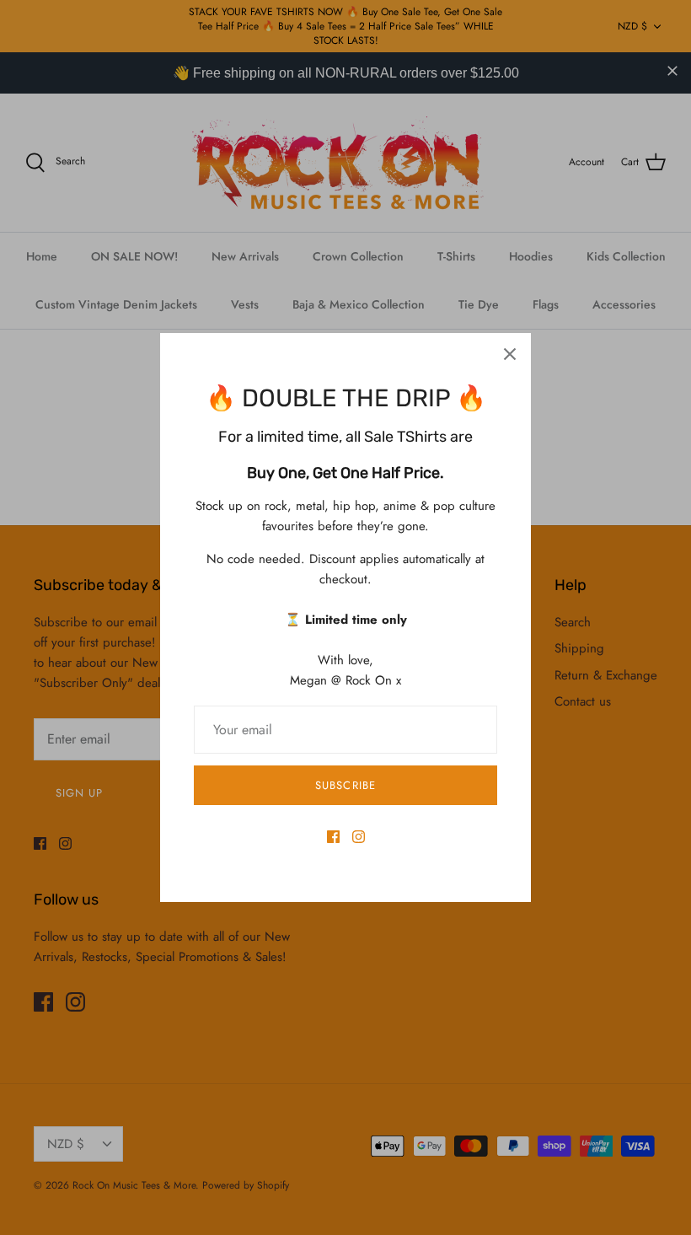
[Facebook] (333, 836)
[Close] (509, 354)
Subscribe (345, 785)
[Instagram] (358, 836)
